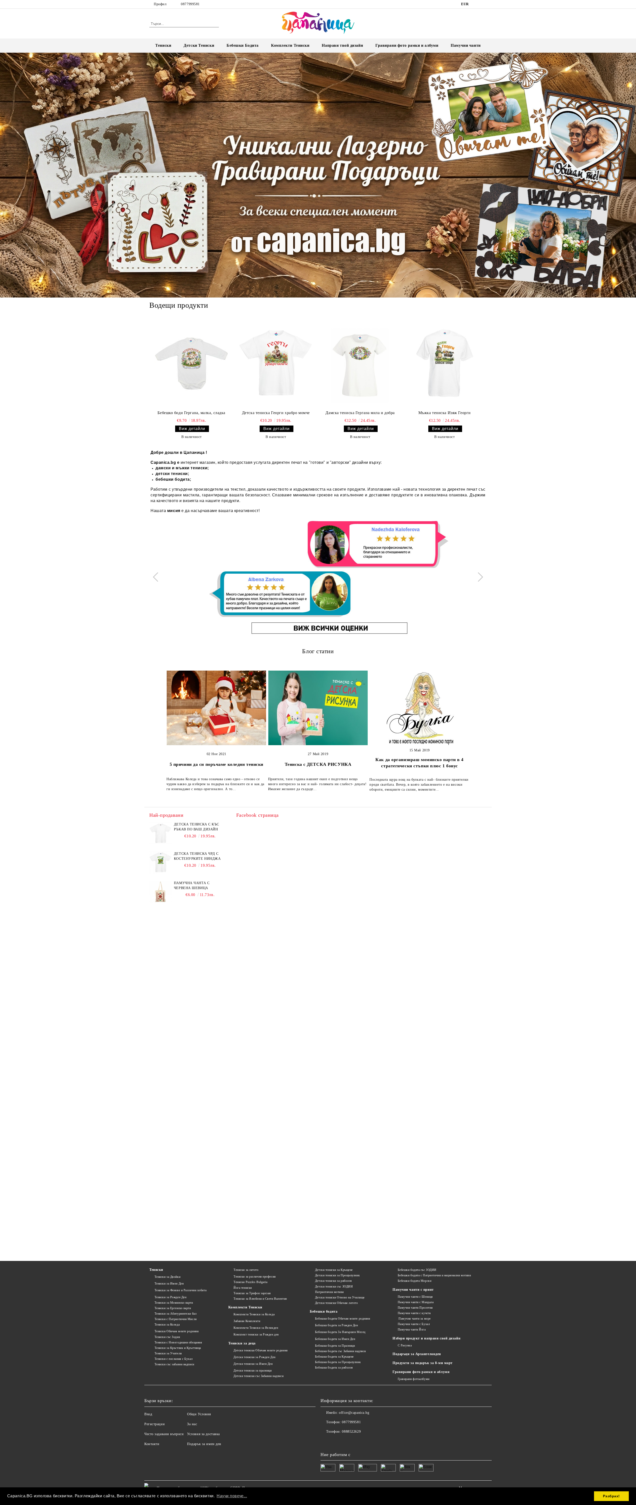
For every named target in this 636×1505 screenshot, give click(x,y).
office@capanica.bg (354, 1413)
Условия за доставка (203, 1434)
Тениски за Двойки (167, 1277)
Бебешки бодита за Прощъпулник (338, 1362)
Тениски (163, 45)
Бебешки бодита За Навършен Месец (340, 1332)
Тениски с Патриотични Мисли (176, 1319)
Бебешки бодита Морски (414, 1281)
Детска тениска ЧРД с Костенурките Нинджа (197, 856)
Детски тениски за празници (253, 1370)
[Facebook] (476, 4)
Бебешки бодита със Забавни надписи (340, 1351)
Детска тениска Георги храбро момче (276, 413)
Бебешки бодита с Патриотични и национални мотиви (434, 1275)
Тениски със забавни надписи (174, 1364)
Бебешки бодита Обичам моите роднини (342, 1318)
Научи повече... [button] (232, 1496)
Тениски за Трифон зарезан (252, 1293)
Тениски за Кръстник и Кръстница (178, 1348)
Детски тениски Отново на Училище (339, 1297)
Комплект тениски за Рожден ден (256, 1334)
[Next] (478, 577)
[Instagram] (484, 4)
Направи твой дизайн (342, 45)
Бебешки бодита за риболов (334, 1367)
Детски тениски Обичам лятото (336, 1303)
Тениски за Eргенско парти (173, 1308)
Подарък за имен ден (204, 1444)
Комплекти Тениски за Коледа (254, 1314)
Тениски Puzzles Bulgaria (250, 1282)
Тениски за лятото (246, 1270)
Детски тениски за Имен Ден (253, 1364)
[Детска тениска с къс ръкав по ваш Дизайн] (160, 833)
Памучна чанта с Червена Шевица (191, 885)
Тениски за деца (241, 1343)
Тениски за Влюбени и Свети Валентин (260, 1298)
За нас (192, 1424)
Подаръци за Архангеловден (417, 1354)
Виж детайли (192, 429)
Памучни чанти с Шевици (415, 1296)
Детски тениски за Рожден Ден (254, 1357)
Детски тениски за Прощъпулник (337, 1275)
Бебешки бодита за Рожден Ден (336, 1325)
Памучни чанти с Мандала (416, 1302)
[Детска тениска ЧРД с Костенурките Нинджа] (160, 862)
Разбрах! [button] (611, 1496)
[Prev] (157, 577)
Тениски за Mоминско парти (174, 1302)
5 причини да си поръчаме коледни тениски (216, 764)
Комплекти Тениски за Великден (256, 1328)
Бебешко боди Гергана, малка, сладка (191, 413)
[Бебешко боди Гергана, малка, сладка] (191, 363)
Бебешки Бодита (243, 45)
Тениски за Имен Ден (169, 1283)
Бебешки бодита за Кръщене (334, 1356)
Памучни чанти (465, 45)
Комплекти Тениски (290, 45)
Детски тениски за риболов (333, 1281)
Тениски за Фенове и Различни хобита (180, 1290)
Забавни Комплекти (247, 1321)
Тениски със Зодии (167, 1337)
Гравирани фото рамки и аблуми (421, 1372)
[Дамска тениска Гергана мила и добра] (360, 363)
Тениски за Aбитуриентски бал (176, 1313)
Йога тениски (243, 1288)
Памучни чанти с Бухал (414, 1324)
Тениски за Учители (168, 1353)
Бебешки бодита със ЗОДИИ (417, 1270)
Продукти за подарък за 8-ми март (423, 1363)
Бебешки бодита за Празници (335, 1345)
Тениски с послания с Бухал (174, 1359)
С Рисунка (405, 1345)
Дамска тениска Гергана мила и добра (360, 413)
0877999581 (190, 4)
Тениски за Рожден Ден (170, 1297)
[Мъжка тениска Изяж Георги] (444, 363)
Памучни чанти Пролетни (415, 1307)
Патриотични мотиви (329, 1292)
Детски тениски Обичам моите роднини (260, 1350)
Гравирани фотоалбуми (414, 1379)
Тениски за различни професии (255, 1276)
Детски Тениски (199, 45)
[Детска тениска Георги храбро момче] (275, 363)
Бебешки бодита (323, 1311)
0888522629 (351, 1431)
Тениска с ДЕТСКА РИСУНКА (318, 764)
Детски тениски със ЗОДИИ (334, 1286)
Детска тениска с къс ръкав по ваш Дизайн (196, 826)
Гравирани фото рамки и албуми (406, 45)
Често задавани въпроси (164, 1434)
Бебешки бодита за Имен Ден (335, 1339)
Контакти (151, 1444)
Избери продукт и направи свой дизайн (426, 1338)
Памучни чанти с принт (413, 1289)
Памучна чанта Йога (412, 1329)
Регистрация (154, 1424)
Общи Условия (199, 1414)
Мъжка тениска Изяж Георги (444, 413)
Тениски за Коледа (167, 1324)
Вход (148, 1414)
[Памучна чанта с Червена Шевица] (160, 892)
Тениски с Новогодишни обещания (178, 1342)
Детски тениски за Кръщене (334, 1270)
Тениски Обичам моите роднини (177, 1331)
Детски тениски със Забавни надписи (258, 1376)
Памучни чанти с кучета (414, 1313)
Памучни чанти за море (414, 1318)
